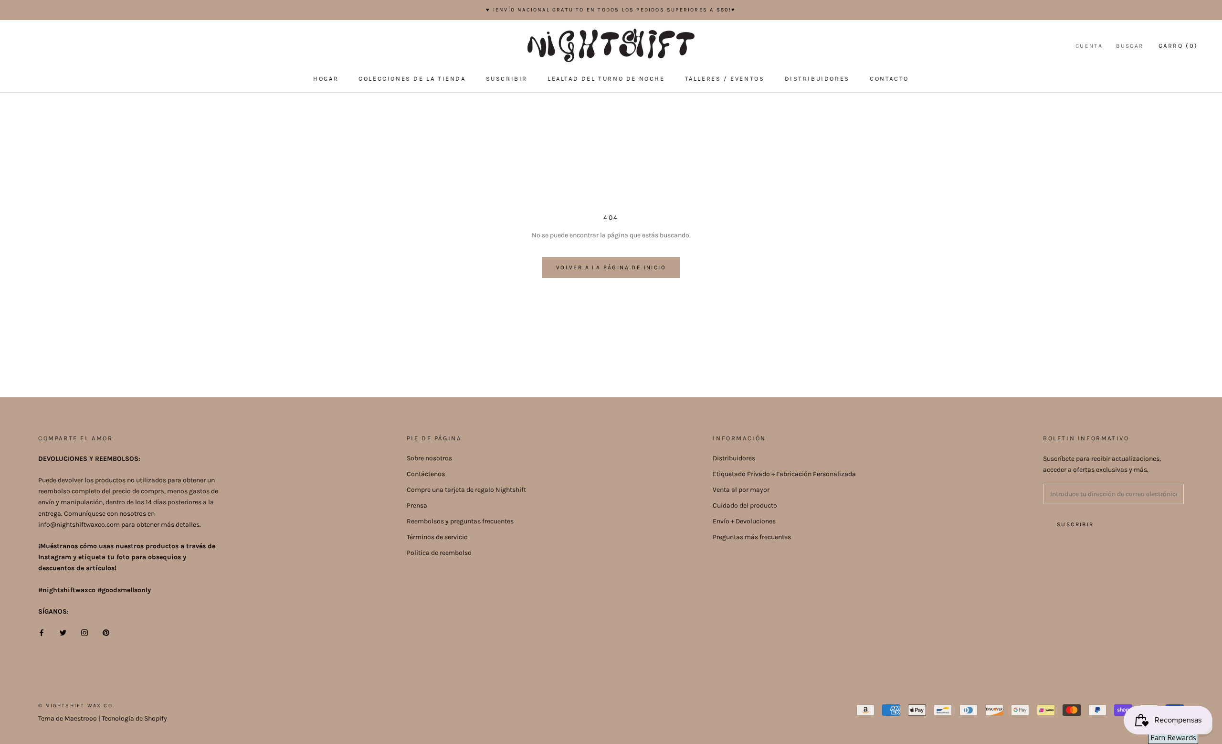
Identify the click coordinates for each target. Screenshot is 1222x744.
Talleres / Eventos (725, 78)
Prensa (417, 505)
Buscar (1129, 46)
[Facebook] (41, 632)
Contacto (889, 78)
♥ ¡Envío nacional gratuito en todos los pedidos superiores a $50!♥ (611, 10)
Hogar (325, 78)
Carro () (1178, 45)
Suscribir (506, 78)
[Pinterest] (106, 632)
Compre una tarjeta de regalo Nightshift (466, 490)
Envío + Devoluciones (744, 521)
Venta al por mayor (741, 490)
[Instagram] (84, 632)
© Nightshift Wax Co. (76, 705)
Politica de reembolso (439, 553)
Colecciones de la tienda (411, 78)
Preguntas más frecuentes (752, 537)
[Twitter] (63, 632)
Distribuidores (817, 78)
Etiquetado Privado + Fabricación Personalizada (784, 474)
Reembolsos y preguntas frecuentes (460, 521)
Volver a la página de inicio (611, 267)
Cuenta (1089, 46)
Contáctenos (426, 474)
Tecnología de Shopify (134, 718)
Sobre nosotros (429, 458)
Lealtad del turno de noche (606, 78)
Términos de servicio (437, 537)
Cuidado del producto (745, 505)
